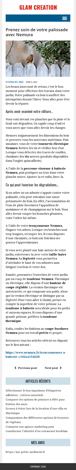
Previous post (27, 368)
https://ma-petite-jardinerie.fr (25, 452)
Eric (21, 82)
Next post (51, 368)
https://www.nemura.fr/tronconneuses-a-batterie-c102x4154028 (36, 354)
